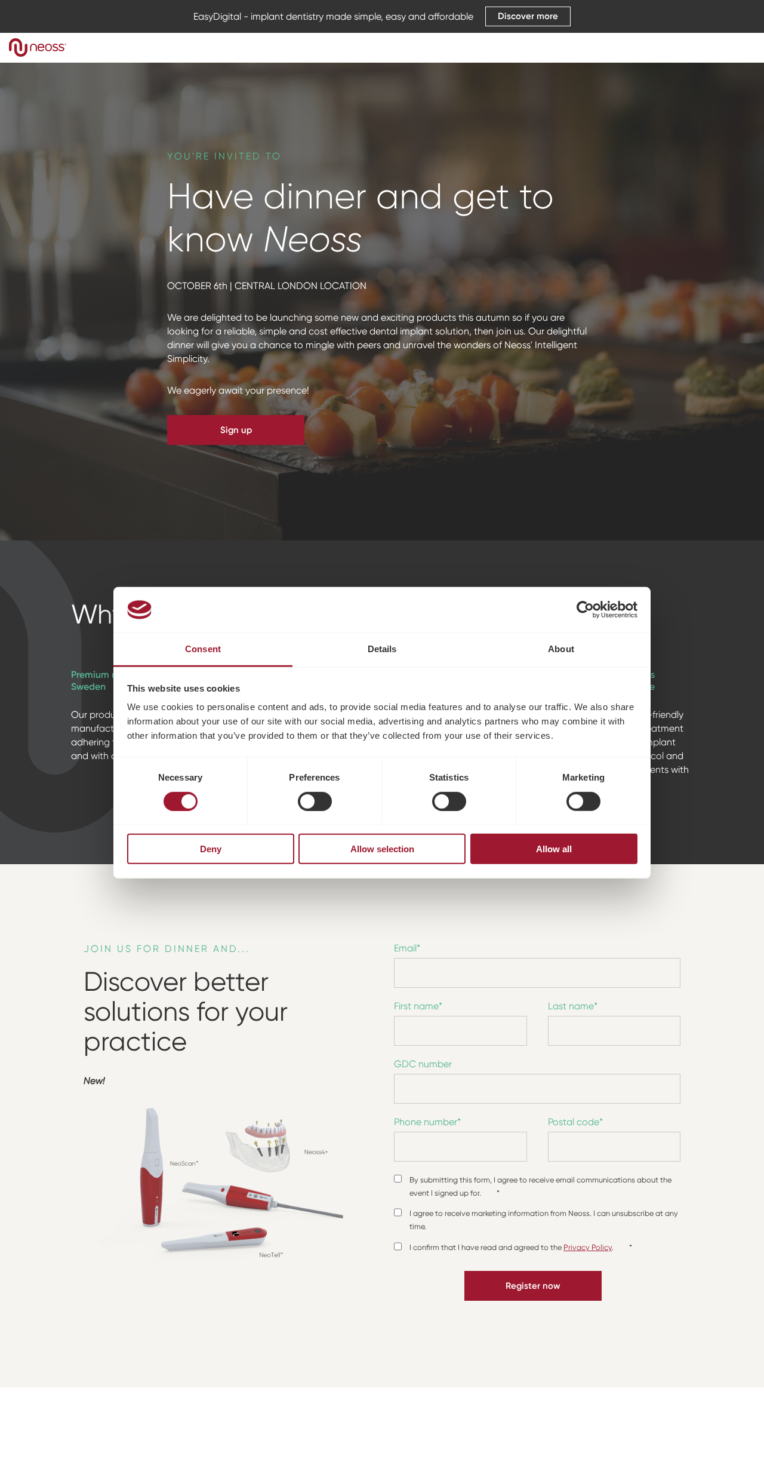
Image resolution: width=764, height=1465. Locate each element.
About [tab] (561, 649)
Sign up (236, 430)
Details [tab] (382, 649)
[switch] (315, 800)
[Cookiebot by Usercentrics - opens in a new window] (585, 610)
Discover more (528, 16)
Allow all (554, 849)
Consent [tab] (203, 649)
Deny (210, 849)
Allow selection (382, 849)
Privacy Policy (587, 1247)
